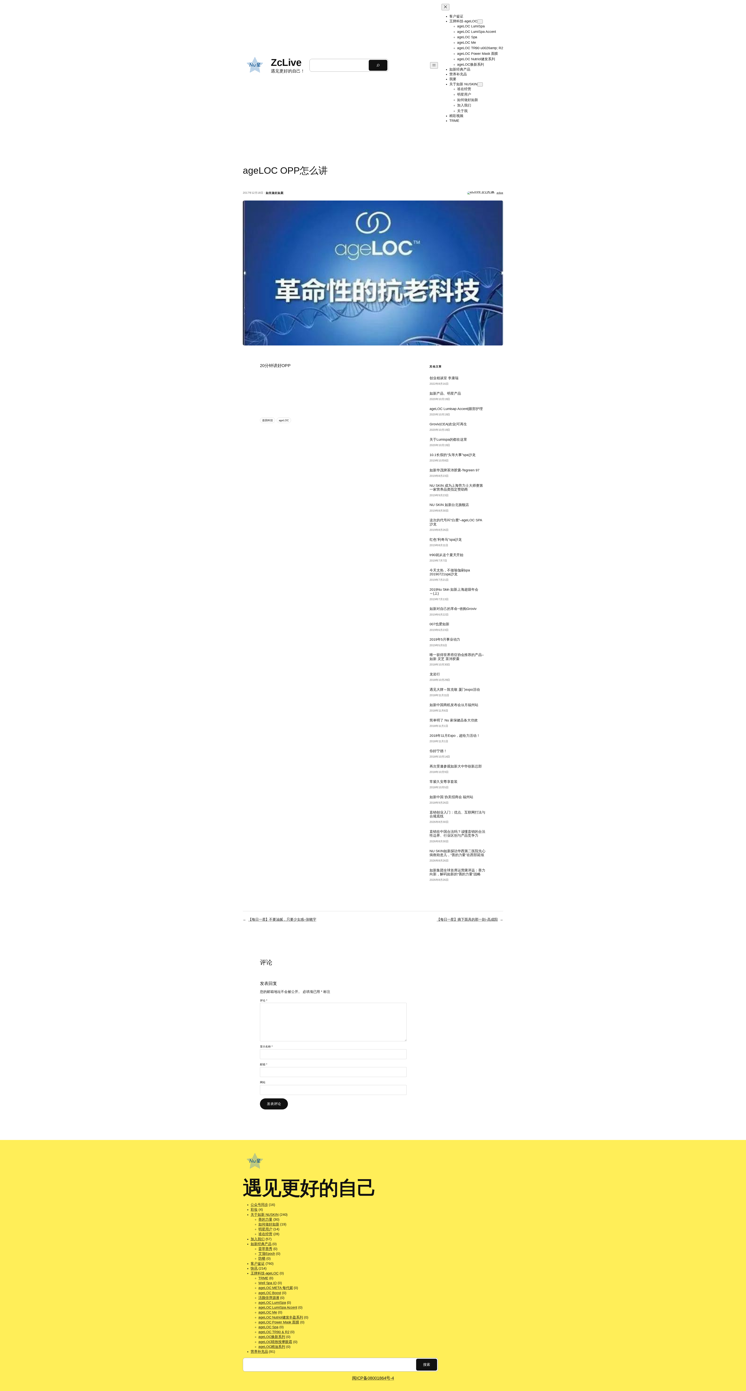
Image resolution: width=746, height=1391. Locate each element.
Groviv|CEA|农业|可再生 (448, 424)
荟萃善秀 (265, 1249)
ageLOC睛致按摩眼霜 (275, 1342)
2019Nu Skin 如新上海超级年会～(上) (454, 591)
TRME (263, 1278)
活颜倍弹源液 (268, 1298)
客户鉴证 (258, 1263)
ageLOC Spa (268, 1327)
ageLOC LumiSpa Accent (277, 1307)
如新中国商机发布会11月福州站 (454, 705)
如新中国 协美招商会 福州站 (451, 797)
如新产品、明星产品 (445, 393)
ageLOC (284, 420)
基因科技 (267, 420)
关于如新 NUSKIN (265, 1215)
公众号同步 (259, 1205)
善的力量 (265, 1219)
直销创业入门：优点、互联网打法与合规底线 (457, 814)
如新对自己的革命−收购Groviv (453, 609)
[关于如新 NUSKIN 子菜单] (480, 84)
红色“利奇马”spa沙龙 (446, 540)
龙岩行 (435, 674)
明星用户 (265, 1229)
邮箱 (263, 1064)
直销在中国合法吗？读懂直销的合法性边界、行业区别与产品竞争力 (457, 833)
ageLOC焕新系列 (271, 1337)
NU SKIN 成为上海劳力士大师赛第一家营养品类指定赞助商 (456, 487)
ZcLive (286, 62)
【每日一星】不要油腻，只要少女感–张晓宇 (282, 919)
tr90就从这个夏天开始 (446, 555)
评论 (263, 1000)
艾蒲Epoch (266, 1254)
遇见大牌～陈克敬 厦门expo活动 (455, 690)
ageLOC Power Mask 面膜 (278, 1322)
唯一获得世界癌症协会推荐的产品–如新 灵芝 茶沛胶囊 (457, 657)
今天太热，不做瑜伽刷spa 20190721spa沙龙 (450, 572)
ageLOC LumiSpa (272, 1303)
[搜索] (378, 65)
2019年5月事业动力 (445, 639)
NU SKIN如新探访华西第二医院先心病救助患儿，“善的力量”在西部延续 (457, 853)
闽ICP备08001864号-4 (373, 1378)
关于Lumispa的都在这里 (448, 439)
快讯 (254, 1268)
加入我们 (258, 1239)
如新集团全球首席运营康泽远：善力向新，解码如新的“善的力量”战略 (457, 872)
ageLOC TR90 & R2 (273, 1332)
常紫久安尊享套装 (443, 782)
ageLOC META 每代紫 (275, 1288)
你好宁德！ (438, 751)
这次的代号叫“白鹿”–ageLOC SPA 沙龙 (456, 522)
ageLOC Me (267, 1312)
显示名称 (266, 1046)
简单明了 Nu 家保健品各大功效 (454, 720)
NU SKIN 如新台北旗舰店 (449, 505)
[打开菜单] (434, 65)
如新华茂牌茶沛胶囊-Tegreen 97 (454, 470)
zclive (500, 192)
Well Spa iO (267, 1283)
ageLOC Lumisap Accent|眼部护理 (456, 409)
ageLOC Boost (269, 1293)
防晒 (261, 1258)
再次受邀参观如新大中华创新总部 (456, 766)
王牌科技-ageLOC (265, 1273)
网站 (262, 1082)
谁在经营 (265, 1234)
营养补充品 (259, 1351)
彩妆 (254, 1209)
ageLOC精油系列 (271, 1347)
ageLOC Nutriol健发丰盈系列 (280, 1317)
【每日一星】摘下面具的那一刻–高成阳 (467, 919)
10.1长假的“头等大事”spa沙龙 (452, 455)
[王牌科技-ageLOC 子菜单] (480, 21)
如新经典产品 (261, 1244)
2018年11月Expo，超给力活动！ (455, 736)
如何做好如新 (275, 192)
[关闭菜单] (445, 7)
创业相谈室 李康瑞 (444, 378)
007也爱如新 (439, 624)
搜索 (426, 1365)
